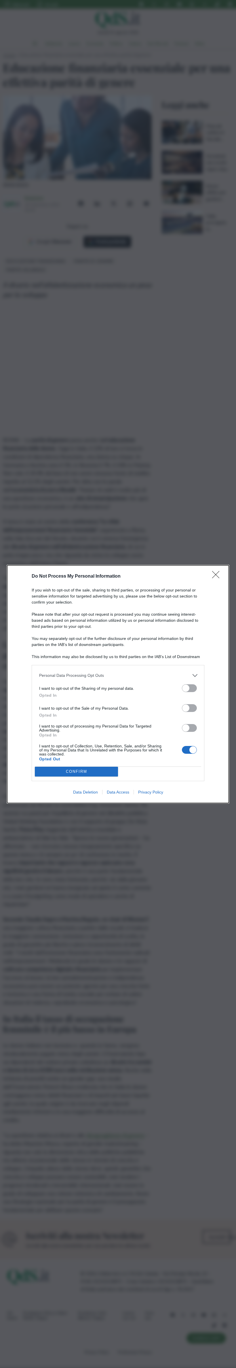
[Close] (217, 576)
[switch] (189, 688)
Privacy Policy (150, 792)
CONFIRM (76, 771)
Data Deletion (85, 792)
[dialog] (118, 684)
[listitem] (118, 675)
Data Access (118, 792)
